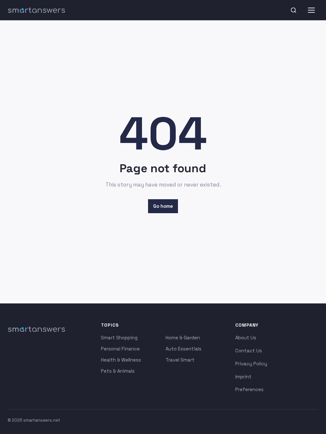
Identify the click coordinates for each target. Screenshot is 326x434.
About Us (245, 338)
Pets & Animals (118, 371)
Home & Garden (183, 338)
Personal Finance (120, 349)
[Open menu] (311, 10)
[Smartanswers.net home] (36, 10)
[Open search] (294, 10)
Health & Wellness (121, 360)
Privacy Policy (251, 364)
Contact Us (248, 351)
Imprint (243, 377)
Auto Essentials (184, 349)
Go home (163, 206)
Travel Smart (180, 360)
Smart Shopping (119, 338)
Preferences (249, 389)
